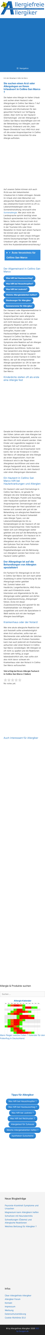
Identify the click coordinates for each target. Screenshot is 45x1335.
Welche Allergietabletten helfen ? (22, 1130)
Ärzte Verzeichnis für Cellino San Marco (21, 255)
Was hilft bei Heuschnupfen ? (22, 1101)
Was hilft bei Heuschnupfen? (19, 283)
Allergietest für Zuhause (22, 1124)
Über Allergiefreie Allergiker (18, 1295)
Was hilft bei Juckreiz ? (23, 1113)
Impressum (10, 1306)
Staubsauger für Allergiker (18, 300)
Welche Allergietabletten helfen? (21, 295)
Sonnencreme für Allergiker (19, 306)
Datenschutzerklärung (15, 1314)
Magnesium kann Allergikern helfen (22, 1212)
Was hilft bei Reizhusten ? (22, 1118)
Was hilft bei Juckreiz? (16, 289)
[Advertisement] (22, 41)
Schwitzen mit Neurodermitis (19, 1216)
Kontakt (8, 1303)
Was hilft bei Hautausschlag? (19, 278)
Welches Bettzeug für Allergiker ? (21, 1226)
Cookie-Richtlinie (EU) (15, 1317)
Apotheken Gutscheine (22, 1136)
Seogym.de (24, 1331)
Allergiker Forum (12, 1299)
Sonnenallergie (10, 212)
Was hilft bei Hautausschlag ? (22, 1107)
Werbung (9, 1310)
